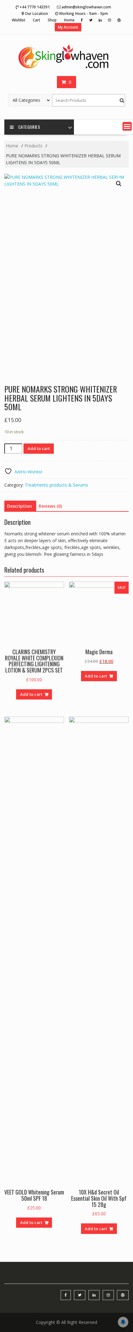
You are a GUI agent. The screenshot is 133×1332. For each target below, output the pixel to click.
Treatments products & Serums (56, 485)
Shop (52, 20)
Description (19, 506)
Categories (29, 127)
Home (69, 20)
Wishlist (18, 20)
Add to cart (39, 448)
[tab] (19, 506)
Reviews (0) (50, 506)
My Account (68, 27)
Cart (36, 20)
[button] (127, 126)
